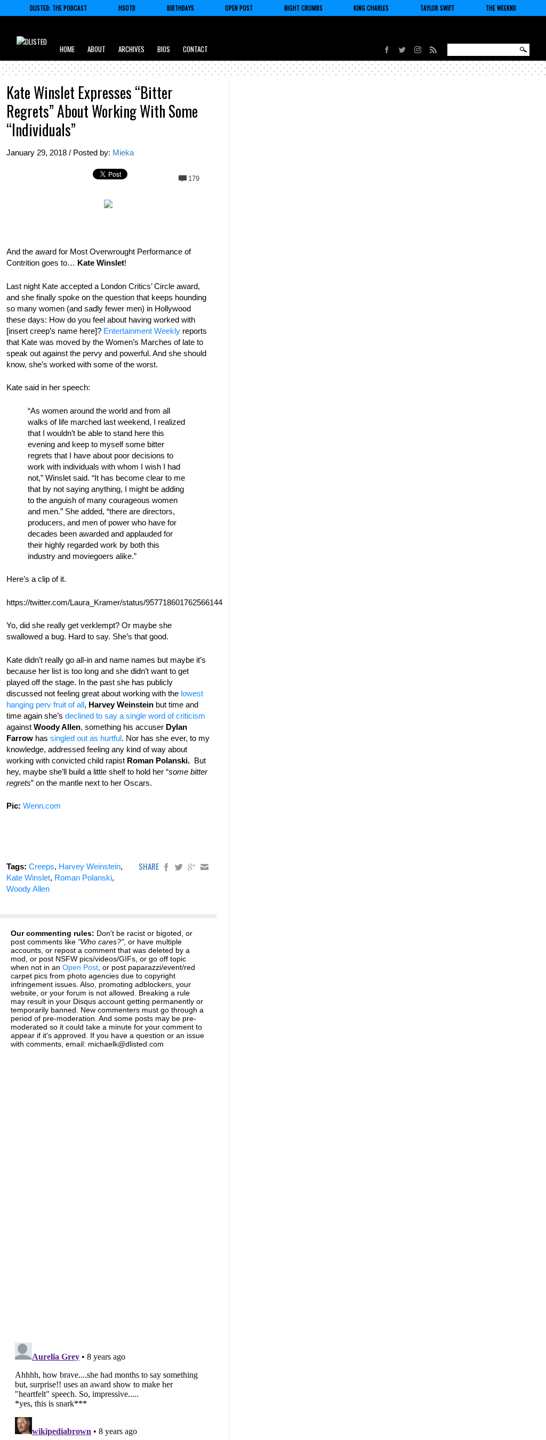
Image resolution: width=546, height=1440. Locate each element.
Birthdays (180, 8)
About (96, 49)
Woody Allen (28, 888)
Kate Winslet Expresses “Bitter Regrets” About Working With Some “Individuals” (102, 111)
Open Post (239, 8)
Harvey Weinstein (90, 866)
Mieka (123, 152)
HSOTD (126, 8)
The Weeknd (501, 8)
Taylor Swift (437, 8)
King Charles (371, 8)
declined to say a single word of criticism (135, 715)
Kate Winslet (28, 877)
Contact (195, 49)
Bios (163, 49)
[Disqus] (108, 1189)
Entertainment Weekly (141, 330)
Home (67, 49)
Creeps (41, 866)
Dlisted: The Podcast (58, 8)
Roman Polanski (83, 877)
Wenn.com (42, 805)
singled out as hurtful (86, 738)
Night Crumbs (303, 8)
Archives (131, 49)
